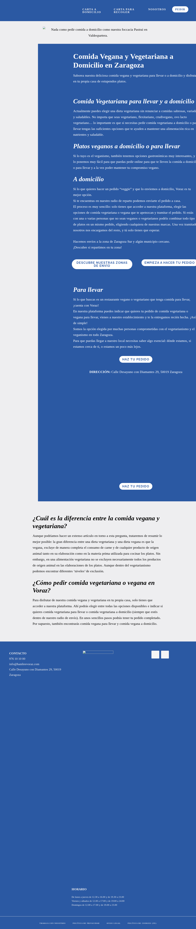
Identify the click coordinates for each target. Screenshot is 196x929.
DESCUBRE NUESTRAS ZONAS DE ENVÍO (102, 264)
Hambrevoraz (24, 10)
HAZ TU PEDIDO (135, 359)
